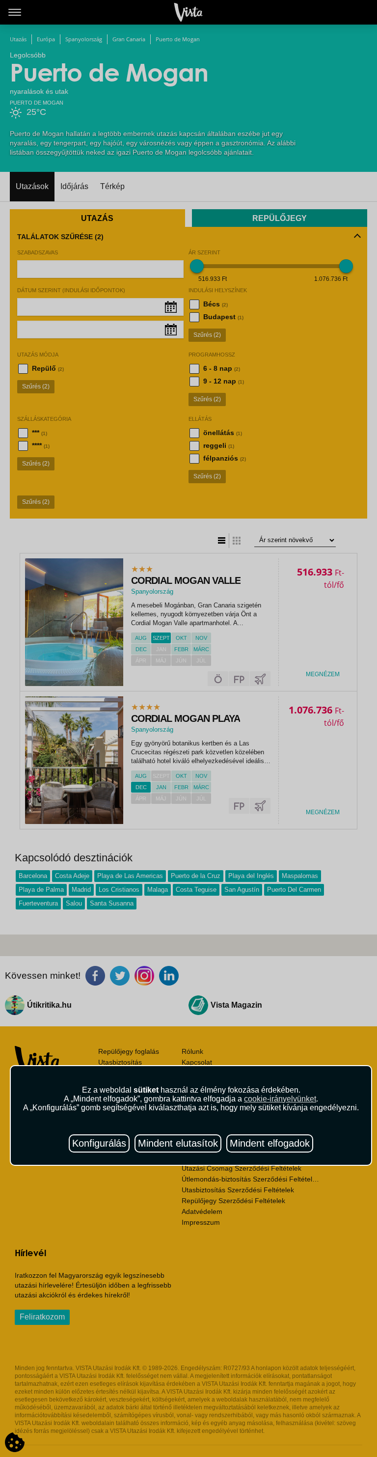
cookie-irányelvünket (280, 1099)
